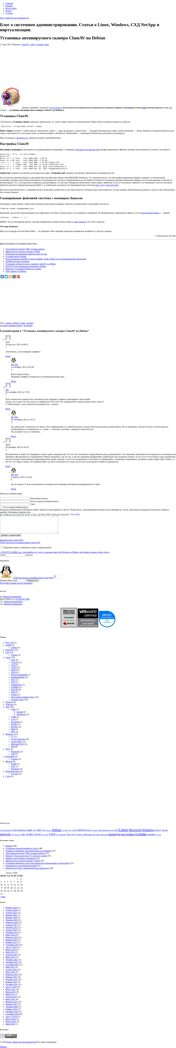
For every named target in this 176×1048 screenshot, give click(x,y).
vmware (62, 834)
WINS (73, 835)
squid (144, 107)
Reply (8, 356)
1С (12, 736)
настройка (127, 834)
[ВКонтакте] (2, 276)
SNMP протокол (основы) (18, 261)
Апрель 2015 (11, 930)
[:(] (11, 514)
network (5, 834)
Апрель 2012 (11, 969)
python (14, 647)
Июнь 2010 (11, 1021)
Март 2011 (10, 999)
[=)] (2, 514)
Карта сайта (11, 8)
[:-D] (24, 514)
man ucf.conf (112, 185)
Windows (10, 734)
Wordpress (21, 714)
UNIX (52, 834)
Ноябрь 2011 (11, 982)
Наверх (3, 1047)
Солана (14, 759)
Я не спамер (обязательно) (15, 507)
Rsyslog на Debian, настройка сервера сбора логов (85, 552)
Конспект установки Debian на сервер (23, 269)
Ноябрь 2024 (11, 907)
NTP (13, 682)
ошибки (151, 834)
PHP (13, 729)
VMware (9, 704)
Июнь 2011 (11, 992)
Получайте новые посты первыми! (16, 583)
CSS (13, 719)
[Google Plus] (18, 276)
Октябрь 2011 (12, 984)
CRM (13, 717)
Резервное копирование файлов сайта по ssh (26, 254)
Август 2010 (11, 1016)
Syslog (14, 694)
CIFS (34, 830)
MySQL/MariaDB (19, 675)
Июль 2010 (11, 1019)
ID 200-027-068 (22, 599)
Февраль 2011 (12, 1002)
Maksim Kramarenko (12, 596)
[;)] (15, 514)
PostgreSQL (16, 684)
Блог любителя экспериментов (14, 18)
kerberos (106, 830)
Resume (9, 6)
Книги (9, 11)
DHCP (14, 670)
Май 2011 (10, 994)
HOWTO (10, 650)
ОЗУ (13, 766)
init (88, 830)
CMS (13, 709)
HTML (14, 724)
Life (7, 652)
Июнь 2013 (11, 950)
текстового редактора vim (87, 149)
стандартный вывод (150, 213)
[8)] (7, 514)
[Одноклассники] (10, 276)
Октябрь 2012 (12, 962)
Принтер (15, 769)
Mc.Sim (14, 364)
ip (91, 830)
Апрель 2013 (11, 955)
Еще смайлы (75, 514)
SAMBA (15, 687)
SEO (13, 732)
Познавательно (13, 771)
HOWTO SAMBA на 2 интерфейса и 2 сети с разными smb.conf (31, 552)
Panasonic (15, 751)
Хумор (14, 655)
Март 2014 (10, 935)
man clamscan (80, 222)
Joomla (19, 712)
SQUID (14, 689)
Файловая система (91, 834)
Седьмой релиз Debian (16, 256)
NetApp (9, 702)
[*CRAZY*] (63, 514)
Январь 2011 (11, 1004)
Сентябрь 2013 (12, 945)
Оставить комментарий (11, 325)
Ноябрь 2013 (11, 942)
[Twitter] (6, 276)
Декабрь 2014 (12, 932)
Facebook (15, 722)
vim (57, 835)
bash (13, 660)
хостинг (158, 834)
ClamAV (25, 44)
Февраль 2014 (12, 937)
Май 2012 (10, 967)
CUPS (14, 667)
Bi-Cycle (9, 642)
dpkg (66, 830)
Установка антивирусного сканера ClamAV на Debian (31, 264)
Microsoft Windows (141, 830)
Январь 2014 (11, 940)
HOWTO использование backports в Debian (26, 266)
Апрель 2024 (11, 910)
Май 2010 (10, 1024)
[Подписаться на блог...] (6, 578)
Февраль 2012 (12, 974)
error (70, 830)
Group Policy (17, 741)
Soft (13, 746)
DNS (13, 672)
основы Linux (42, 44)
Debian (16, 323)
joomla (100, 830)
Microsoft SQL (17, 744)
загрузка (104, 834)
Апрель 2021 (11, 912)
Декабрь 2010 (12, 1006)
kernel (112, 830)
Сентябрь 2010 (12, 1014)
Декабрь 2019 (12, 920)
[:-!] (36, 514)
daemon (48, 830)
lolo (7, 389)
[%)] (54, 514)
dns (63, 830)
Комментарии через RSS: (12, 540)
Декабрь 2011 (12, 979)
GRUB (74, 830)
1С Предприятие (5, 830)
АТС (8, 749)
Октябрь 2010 (12, 1011)
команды (114, 834)
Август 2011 (11, 987)
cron (13, 665)
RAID (13, 764)
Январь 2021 (11, 915)
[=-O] (30, 514)
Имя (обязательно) (39, 498)
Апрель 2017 (11, 925)
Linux (32, 44)
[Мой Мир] (14, 276)
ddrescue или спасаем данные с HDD (23, 251)
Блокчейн (10, 756)
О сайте (9, 13)
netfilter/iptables (18, 677)
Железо (9, 761)
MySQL (14, 727)
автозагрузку (22, 138)
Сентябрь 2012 (12, 964)
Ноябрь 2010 (11, 1009)
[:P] (19, 514)
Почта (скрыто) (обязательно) (44, 501)
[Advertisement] (82, 65)
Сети (8, 776)
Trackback (27, 325)
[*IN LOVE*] (45, 514)
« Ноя (2, 897)
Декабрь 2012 (12, 959)
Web (7, 707)
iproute (95, 830)
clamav (9, 323)
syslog (46, 835)
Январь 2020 (11, 917)
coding (8, 645)
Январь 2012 (11, 977)
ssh (42, 834)
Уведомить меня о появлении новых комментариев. (27, 547)
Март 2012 (10, 972)
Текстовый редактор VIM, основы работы (25, 249)
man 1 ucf (99, 185)
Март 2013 (10, 957)
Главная (9, 3)
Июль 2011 (11, 989)
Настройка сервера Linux (23, 697)
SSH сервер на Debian (16, 271)
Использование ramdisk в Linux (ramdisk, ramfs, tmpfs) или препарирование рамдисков (46, 259)
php (23, 834)
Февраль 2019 (12, 922)
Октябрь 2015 (12, 927)
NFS (13, 680)
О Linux (14, 774)
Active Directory (18, 739)
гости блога (55, 107)
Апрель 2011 (11, 997)
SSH (13, 692)
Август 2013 (11, 947)
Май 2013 (10, 952)
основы (29, 323)
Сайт (32, 504)
